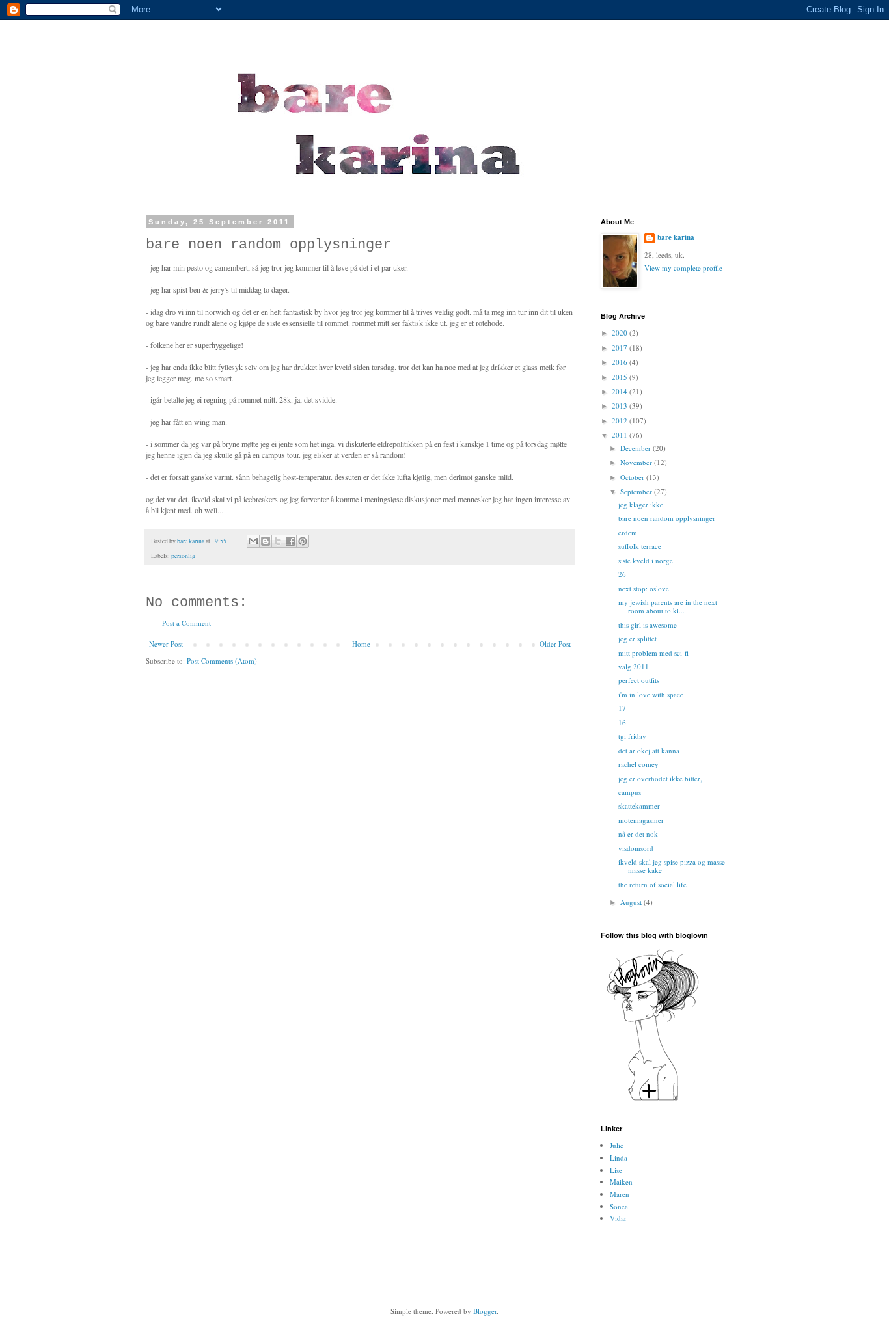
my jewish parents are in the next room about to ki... (667, 606)
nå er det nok (638, 834)
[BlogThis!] (265, 541)
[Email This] (253, 541)
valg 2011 (633, 666)
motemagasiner (641, 820)
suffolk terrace (639, 546)
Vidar (618, 1218)
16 (622, 722)
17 (622, 708)
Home (361, 644)
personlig (183, 556)
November (637, 462)
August (632, 902)
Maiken (621, 1182)
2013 (620, 405)
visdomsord (635, 848)
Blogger (485, 1311)
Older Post (555, 644)
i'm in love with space (650, 694)
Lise (616, 1170)
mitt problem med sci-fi (653, 653)
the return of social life (652, 884)
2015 (620, 377)
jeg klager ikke (640, 504)
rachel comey (638, 764)
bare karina (675, 238)
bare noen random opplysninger (666, 518)
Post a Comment (186, 623)
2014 (620, 391)
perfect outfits (638, 680)
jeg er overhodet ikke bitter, (660, 778)
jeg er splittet (637, 638)
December (636, 448)
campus (629, 792)
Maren (619, 1194)
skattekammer (639, 806)
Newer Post (166, 644)
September (637, 491)
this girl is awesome (647, 625)
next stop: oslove (643, 588)
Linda (618, 1157)
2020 (620, 333)
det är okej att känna (648, 750)
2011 (620, 435)
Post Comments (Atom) (222, 660)
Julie (616, 1145)
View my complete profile (683, 268)
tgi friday (632, 736)
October (633, 477)
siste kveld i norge (645, 560)
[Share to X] (277, 541)
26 (622, 574)
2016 (620, 362)
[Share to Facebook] (290, 541)
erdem (627, 532)
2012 (620, 420)
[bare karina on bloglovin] (653, 1100)
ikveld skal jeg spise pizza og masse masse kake (671, 866)
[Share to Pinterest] (302, 541)
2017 (620, 348)
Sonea (619, 1206)
